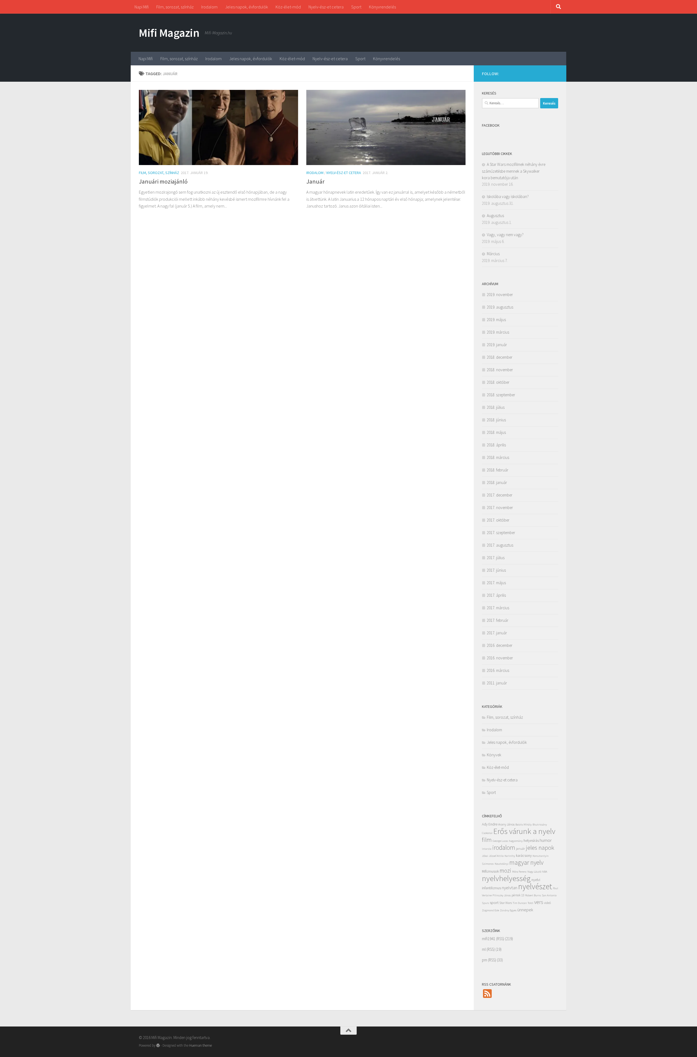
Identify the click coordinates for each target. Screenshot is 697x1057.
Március (493, 253)
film (487, 839)
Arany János (506, 824)
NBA (544, 871)
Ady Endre (489, 824)
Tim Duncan (520, 903)
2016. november (500, 657)
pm (484, 959)
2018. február (497, 470)
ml (484, 949)
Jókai (485, 856)
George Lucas (500, 841)
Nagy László (534, 871)
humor (546, 840)
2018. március (498, 457)
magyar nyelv (526, 862)
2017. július (496, 557)
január (520, 848)
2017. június (496, 570)
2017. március (498, 607)
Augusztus (495, 215)
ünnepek (525, 909)
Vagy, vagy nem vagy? (505, 234)
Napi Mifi (141, 7)
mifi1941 (488, 938)
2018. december (499, 357)
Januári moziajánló (163, 181)
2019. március (498, 332)
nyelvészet (535, 886)
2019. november (500, 294)
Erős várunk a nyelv (524, 831)
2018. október (498, 382)
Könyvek (494, 754)
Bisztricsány (540, 824)
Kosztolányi (502, 864)
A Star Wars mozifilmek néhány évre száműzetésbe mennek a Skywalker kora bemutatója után (513, 171)
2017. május (496, 582)
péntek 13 (518, 895)
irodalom (503, 847)
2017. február (497, 620)
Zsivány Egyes (508, 910)
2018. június (496, 419)
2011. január (497, 683)
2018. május (496, 432)
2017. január (497, 632)
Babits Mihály (523, 824)
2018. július (496, 407)
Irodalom (209, 7)
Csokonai (487, 833)
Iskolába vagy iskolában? (508, 196)
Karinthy (510, 856)
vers (538, 902)
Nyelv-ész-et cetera (326, 7)
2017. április (496, 595)
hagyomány (516, 841)
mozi (505, 870)
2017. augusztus (500, 545)
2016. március (498, 670)
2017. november (500, 507)
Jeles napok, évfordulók (246, 7)
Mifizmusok (490, 871)
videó (547, 903)
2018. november (500, 369)
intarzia (486, 849)
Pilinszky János (502, 895)
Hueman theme (200, 1045)
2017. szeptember (501, 532)
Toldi (530, 903)
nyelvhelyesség (506, 878)
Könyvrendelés (382, 7)
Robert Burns (533, 895)
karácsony (524, 855)
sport (494, 902)
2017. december (499, 495)
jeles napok (540, 847)
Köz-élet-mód (288, 7)
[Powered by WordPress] (158, 1045)
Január (315, 181)
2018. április (496, 444)
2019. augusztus (500, 307)
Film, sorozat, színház (175, 7)
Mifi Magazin (169, 33)
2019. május (496, 319)
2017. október (498, 520)
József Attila (496, 856)
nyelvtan (509, 887)
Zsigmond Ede (490, 910)
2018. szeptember (501, 394)
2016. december (499, 645)
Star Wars (505, 903)
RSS (500, 938)
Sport (356, 7)
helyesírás (531, 840)
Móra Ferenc (519, 871)
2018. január (497, 482)
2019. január (497, 344)
